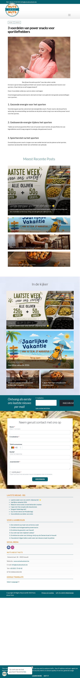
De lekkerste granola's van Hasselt (22, 530)
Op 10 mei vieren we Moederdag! (22, 511)
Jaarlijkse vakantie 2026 (18, 230)
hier (25, 672)
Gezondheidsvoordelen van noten (22, 514)
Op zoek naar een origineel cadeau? (22, 533)
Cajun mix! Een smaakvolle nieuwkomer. (23, 264)
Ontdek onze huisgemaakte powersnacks (24, 527)
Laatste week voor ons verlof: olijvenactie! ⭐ (32, 205)
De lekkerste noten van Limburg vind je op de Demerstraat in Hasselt (33, 535)
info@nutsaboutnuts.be (20, 565)
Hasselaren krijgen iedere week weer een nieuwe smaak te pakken (32, 538)
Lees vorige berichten (43, 408)
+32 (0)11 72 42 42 (16, 568)
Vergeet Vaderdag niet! (18, 509)
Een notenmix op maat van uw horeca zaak (25, 525)
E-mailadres (40, 398)
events (17, 22)
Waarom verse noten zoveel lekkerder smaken (25, 247)
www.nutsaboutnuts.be (21, 561)
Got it (46, 676)
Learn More (37, 676)
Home (10, 22)
